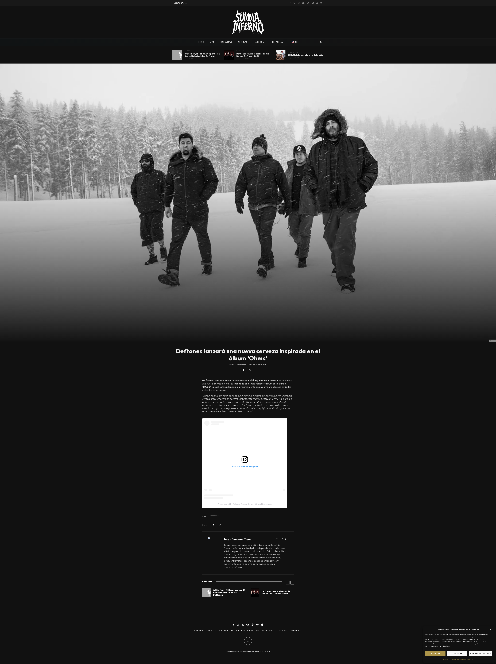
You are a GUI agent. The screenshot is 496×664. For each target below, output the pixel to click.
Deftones (215, 516)
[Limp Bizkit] (280, 55)
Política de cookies (449, 660)
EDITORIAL (277, 42)
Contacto (211, 630)
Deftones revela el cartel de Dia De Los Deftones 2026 (252, 55)
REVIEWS (242, 42)
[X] (294, 3)
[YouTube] (303, 3)
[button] (491, 629)
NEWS (201, 42)
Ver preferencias (480, 653)
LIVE (212, 42)
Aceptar (435, 653)
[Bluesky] (312, 3)
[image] (177, 55)
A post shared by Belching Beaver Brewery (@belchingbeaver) (245, 504)
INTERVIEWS (226, 42)
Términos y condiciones (290, 630)
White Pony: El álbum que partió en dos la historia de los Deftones (202, 55)
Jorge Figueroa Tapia (238, 539)
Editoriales (191, 51)
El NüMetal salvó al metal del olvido (305, 55)
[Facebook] (290, 3)
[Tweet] (250, 370)
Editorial (223, 630)
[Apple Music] (317, 3)
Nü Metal (242, 51)
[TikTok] (308, 3)
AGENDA (259, 42)
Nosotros (199, 630)
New (250, 365)
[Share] (243, 370)
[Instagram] (299, 3)
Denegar (457, 653)
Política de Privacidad (465, 660)
